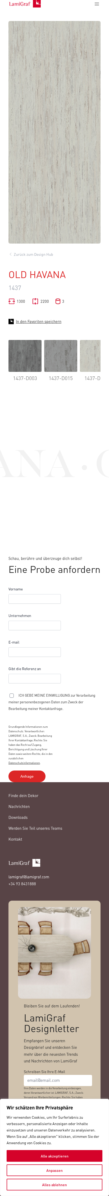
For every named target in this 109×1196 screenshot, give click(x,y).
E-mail (13, 642)
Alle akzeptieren (55, 1156)
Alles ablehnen (54, 1184)
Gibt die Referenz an (24, 668)
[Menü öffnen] (97, 4)
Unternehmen (19, 615)
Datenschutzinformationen (24, 762)
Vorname (15, 588)
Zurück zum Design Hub (33, 254)
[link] (25, 364)
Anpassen (54, 1170)
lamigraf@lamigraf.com (28, 876)
